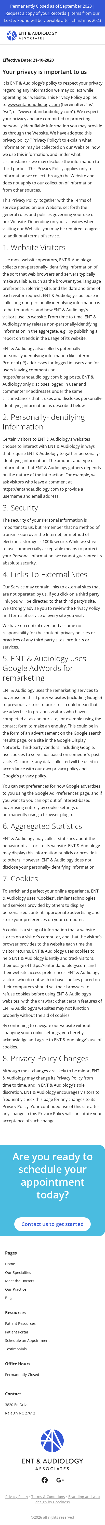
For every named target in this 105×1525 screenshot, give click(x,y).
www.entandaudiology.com (34, 104)
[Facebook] (44, 1480)
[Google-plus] (60, 1480)
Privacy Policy (16, 1496)
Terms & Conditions (48, 1496)
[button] (93, 35)
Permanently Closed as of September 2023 (51, 6)
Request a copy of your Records (35, 13)
